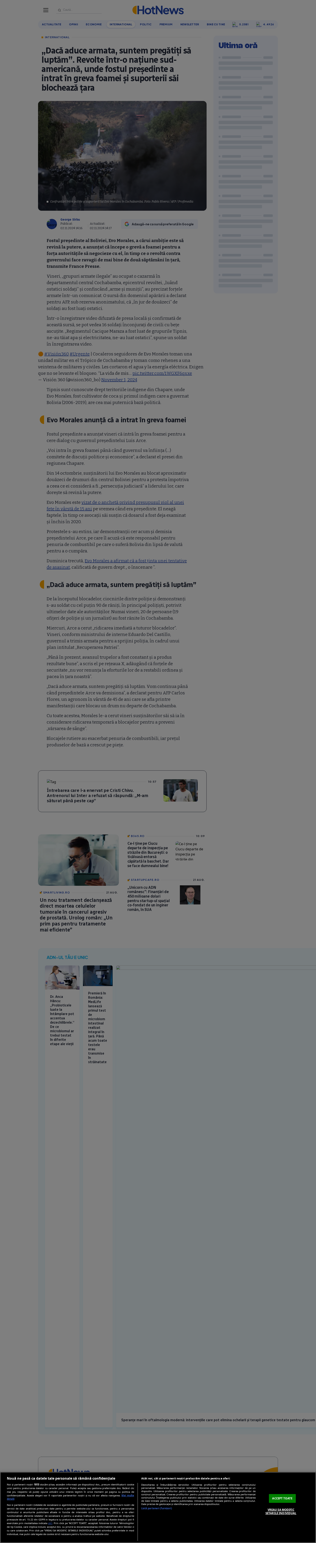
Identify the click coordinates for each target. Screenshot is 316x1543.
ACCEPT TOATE (282, 1498)
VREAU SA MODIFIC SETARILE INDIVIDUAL (280, 1511)
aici (50, 1523)
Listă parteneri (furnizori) (156, 1508)
